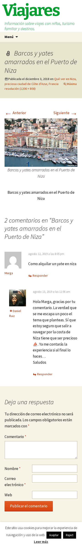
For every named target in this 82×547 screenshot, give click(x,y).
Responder (40, 276)
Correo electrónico (15, 481)
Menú (9, 36)
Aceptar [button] (54, 535)
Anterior (15, 112)
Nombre (12, 468)
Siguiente (65, 112)
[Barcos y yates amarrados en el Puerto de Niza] (41, 142)
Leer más (41, 542)
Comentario (15, 436)
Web (8, 494)
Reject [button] (69, 535)
